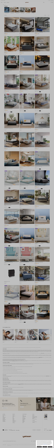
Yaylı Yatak (23, 419)
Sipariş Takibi (49, 0)
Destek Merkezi (4, 415)
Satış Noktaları (52, 0)
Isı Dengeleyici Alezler (9, 445)
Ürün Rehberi (4, 418)
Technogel (14, 420)
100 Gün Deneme (4, 419)
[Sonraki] (50, 334)
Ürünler (1, 2)
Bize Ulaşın (17, 430)
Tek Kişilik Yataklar (24, 416)
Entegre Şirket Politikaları (34, 416)
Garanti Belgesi (4, 421)
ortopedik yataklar (40, 357)
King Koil (13, 418)
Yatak (23, 415)
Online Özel (5, 2)
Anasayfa (3, 4)
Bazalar (23, 420)
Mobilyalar (23, 421)
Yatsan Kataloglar (45, 419)
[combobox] (49, 15)
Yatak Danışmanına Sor (2, 0)
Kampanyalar (8, 2)
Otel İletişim (33, 422)
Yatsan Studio (14, 421)
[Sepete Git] (52, 2)
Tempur (13, 416)
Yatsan (13, 415)
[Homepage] (27, 2)
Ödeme (3, 416)
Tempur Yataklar (24, 418)
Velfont (13, 419)
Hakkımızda (33, 415)
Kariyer (33, 418)
